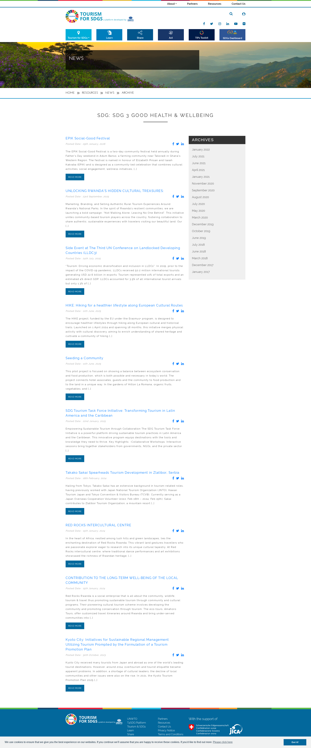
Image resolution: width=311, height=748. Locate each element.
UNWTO (132, 718)
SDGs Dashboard (232, 38)
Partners (192, 3)
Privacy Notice (166, 730)
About (171, 3)
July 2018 (198, 244)
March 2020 (200, 217)
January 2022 (201, 149)
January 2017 (201, 271)
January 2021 (201, 176)
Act (171, 37)
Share (140, 37)
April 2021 (198, 170)
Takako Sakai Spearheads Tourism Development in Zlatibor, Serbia (122, 473)
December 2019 (203, 224)
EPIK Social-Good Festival (88, 138)
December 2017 (202, 265)
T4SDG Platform (136, 722)
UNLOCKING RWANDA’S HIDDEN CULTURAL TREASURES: (115, 191)
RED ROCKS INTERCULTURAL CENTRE (98, 525)
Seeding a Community (85, 358)
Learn (109, 37)
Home (70, 93)
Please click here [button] (223, 742)
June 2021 (199, 163)
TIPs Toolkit (201, 37)
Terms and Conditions (170, 734)
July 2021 (198, 156)
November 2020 (203, 183)
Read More (75, 177)
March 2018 (200, 258)
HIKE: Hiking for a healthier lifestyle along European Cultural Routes (124, 305)
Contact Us (238, 3)
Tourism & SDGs (136, 726)
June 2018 (199, 251)
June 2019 (199, 238)
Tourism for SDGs (77, 37)
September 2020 (203, 190)
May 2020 (198, 210)
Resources (214, 3)
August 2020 (200, 197)
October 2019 (201, 231)
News (109, 93)
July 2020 (198, 204)
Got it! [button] (295, 742)
